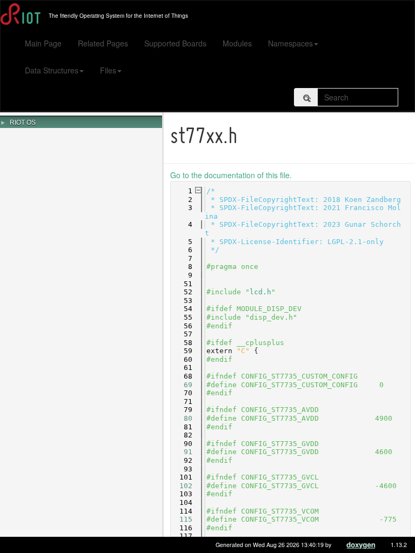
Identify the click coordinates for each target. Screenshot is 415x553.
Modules (237, 43)
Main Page (43, 43)
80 (181, 418)
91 (181, 452)
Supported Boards (175, 43)
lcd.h (260, 292)
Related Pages (103, 43)
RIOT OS (23, 122)
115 (181, 519)
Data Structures (51, 70)
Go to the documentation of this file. (231, 175)
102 (181, 486)
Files (108, 70)
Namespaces (290, 43)
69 (181, 385)
